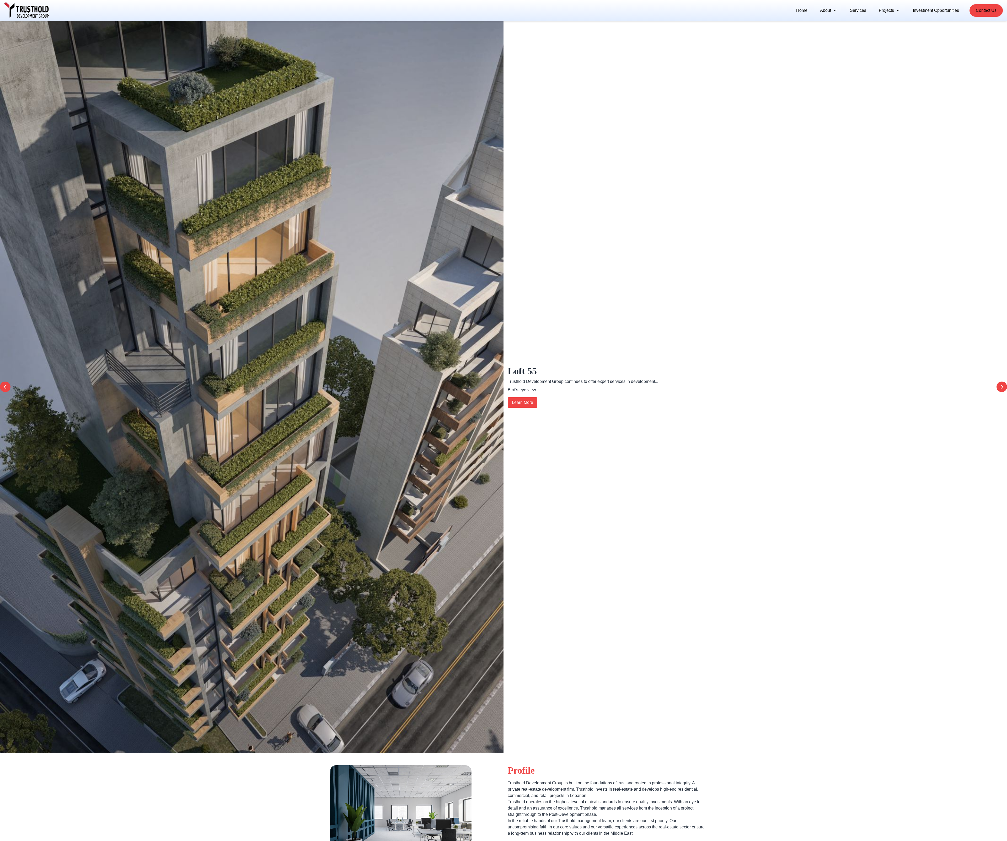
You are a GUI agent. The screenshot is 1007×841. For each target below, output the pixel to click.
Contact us (986, 10)
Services (858, 10)
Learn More (522, 418)
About (825, 10)
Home (801, 10)
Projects (886, 10)
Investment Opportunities (936, 10)
